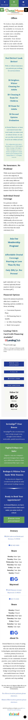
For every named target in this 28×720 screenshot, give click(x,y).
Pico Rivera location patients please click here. (14, 695)
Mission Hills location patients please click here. (14, 701)
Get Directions (14, 385)
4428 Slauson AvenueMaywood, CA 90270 (14, 591)
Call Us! (14, 371)
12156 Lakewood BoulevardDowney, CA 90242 (14, 538)
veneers (21, 484)
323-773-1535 (14, 599)
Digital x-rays (8, 455)
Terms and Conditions (16, 710)
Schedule (14, 5)
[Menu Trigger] (26, 10)
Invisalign (7, 432)
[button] (2, 10)
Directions (4, 5)
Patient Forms (14, 378)
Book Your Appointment (14, 364)
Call (23, 5)
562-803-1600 (14, 545)
